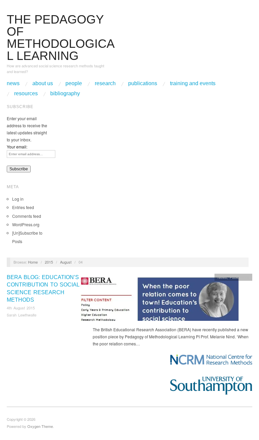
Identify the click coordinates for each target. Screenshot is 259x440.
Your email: (17, 146)
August (65, 262)
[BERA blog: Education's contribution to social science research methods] (159, 299)
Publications (239, 277)
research (105, 83)
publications (142, 83)
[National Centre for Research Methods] (211, 359)
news (13, 83)
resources (26, 93)
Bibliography (65, 93)
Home (33, 262)
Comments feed (26, 216)
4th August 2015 (21, 307)
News (222, 277)
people (73, 83)
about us (42, 83)
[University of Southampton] (211, 386)
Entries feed (23, 207)
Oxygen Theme (40, 426)
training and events (192, 83)
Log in (18, 199)
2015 (49, 262)
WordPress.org (25, 224)
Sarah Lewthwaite (21, 314)
